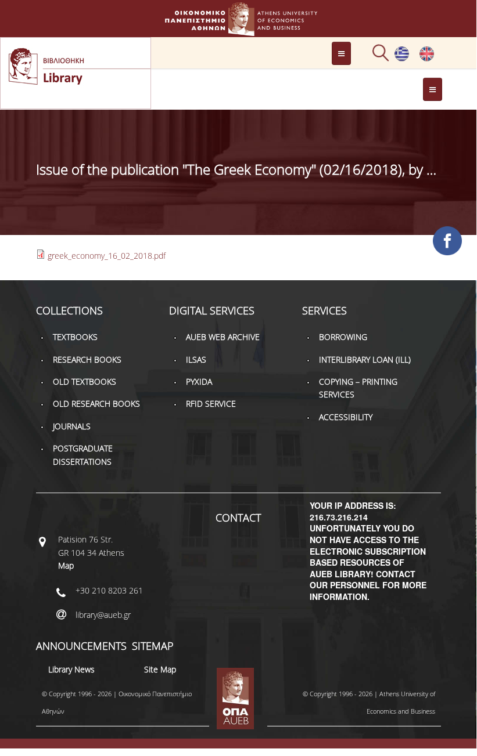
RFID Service (211, 403)
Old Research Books (96, 403)
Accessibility (345, 416)
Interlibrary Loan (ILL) (365, 359)
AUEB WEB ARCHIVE (223, 336)
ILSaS (196, 359)
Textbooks (75, 336)
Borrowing (343, 336)
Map (66, 565)
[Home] (238, 30)
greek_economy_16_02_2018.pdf (107, 255)
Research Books (87, 359)
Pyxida (199, 381)
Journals (72, 426)
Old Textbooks (84, 381)
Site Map (160, 669)
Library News (71, 669)
